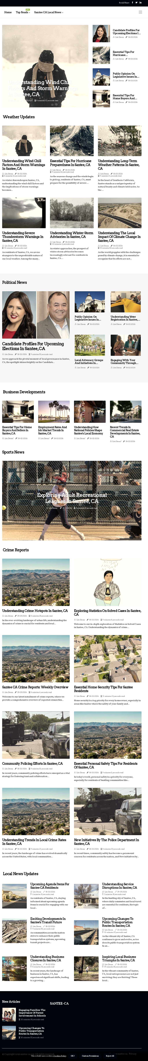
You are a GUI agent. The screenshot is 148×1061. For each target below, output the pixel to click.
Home (8, 12)
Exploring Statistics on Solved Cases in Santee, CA (107, 612)
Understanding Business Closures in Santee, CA (47, 958)
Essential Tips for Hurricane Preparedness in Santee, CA (123, 56)
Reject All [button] (110, 1056)
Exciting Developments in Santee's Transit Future (48, 920)
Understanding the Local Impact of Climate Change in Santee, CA (119, 236)
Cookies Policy (59, 1056)
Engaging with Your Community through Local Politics (123, 363)
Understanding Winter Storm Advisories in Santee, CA (71, 235)
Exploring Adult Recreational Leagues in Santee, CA (72, 498)
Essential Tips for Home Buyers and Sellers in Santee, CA (125, 98)
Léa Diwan (14, 100)
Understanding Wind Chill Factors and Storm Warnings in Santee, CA (43, 88)
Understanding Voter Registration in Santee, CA (124, 319)
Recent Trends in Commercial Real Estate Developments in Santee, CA (125, 432)
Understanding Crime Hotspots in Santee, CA (35, 611)
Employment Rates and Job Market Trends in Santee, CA (52, 430)
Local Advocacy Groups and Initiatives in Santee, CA (89, 363)
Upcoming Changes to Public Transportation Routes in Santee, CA (117, 922)
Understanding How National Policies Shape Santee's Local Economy (88, 430)
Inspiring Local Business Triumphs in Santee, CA (119, 958)
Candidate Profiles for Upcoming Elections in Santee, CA (126, 33)
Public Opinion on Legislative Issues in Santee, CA (125, 76)
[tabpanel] (71, 500)
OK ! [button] (73, 1056)
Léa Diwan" (9, 438)
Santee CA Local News (47, 12)
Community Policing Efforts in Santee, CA (32, 763)
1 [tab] (71, 536)
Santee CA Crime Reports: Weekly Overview (35, 687)
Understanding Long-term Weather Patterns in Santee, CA (118, 164)
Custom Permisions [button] (90, 1056)
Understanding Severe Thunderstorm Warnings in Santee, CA (22, 236)
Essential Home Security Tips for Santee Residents (103, 689)
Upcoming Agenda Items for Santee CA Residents (49, 885)
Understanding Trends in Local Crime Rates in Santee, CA (34, 842)
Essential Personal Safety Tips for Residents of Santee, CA (105, 765)
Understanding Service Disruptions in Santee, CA (119, 885)
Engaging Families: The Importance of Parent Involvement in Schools (32, 1013)
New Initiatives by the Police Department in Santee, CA (106, 842)
